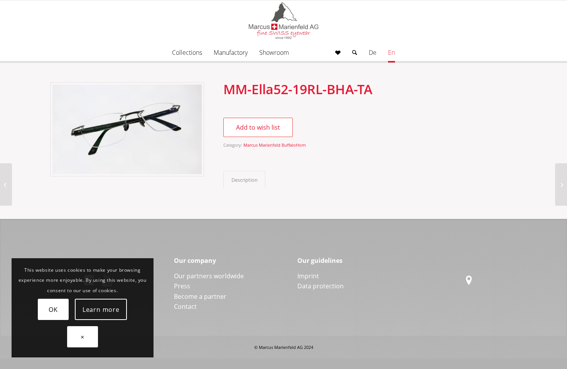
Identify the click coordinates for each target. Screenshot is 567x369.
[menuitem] (187, 52)
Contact (185, 306)
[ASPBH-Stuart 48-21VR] (6, 184)
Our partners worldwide (209, 276)
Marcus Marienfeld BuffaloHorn (274, 145)
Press (182, 286)
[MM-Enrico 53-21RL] (561, 184)
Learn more (101, 309)
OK (53, 309)
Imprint (308, 276)
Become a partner (200, 296)
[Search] (354, 52)
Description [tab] (244, 179)
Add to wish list (258, 127)
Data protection (320, 286)
